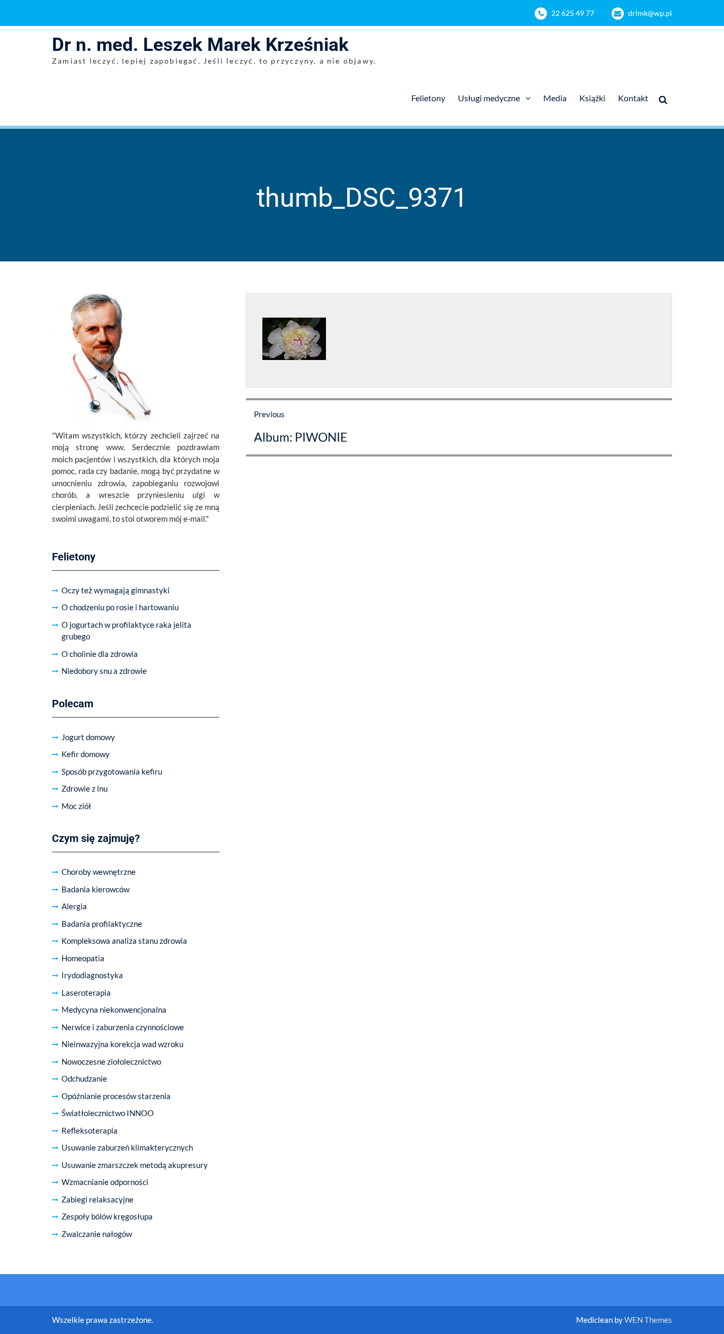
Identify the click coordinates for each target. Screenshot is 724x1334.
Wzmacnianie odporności (104, 1182)
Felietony (428, 98)
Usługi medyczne (489, 98)
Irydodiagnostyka (92, 975)
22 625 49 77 (572, 12)
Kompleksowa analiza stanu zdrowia (124, 940)
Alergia (74, 906)
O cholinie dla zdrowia (99, 654)
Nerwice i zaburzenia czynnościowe (122, 1027)
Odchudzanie (84, 1078)
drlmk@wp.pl (650, 12)
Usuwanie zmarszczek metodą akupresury (134, 1165)
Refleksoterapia (89, 1130)
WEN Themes (648, 1319)
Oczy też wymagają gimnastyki (115, 590)
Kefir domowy (85, 754)
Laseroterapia (86, 992)
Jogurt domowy (88, 737)
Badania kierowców (95, 889)
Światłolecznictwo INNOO (107, 1113)
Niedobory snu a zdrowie (104, 670)
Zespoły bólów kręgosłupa (107, 1216)
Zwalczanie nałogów (96, 1234)
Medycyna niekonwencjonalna (113, 1009)
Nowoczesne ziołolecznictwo (111, 1061)
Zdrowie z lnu (84, 788)
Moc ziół (76, 806)
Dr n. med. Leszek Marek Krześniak (200, 45)
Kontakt (633, 98)
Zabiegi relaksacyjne (97, 1199)
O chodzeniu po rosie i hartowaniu (120, 607)
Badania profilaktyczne (101, 923)
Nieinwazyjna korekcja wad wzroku (122, 1044)
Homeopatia (82, 958)
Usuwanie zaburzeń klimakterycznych (127, 1147)
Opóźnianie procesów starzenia (116, 1096)
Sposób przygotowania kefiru (111, 771)
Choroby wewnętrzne (98, 871)
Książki (592, 98)
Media (555, 98)
